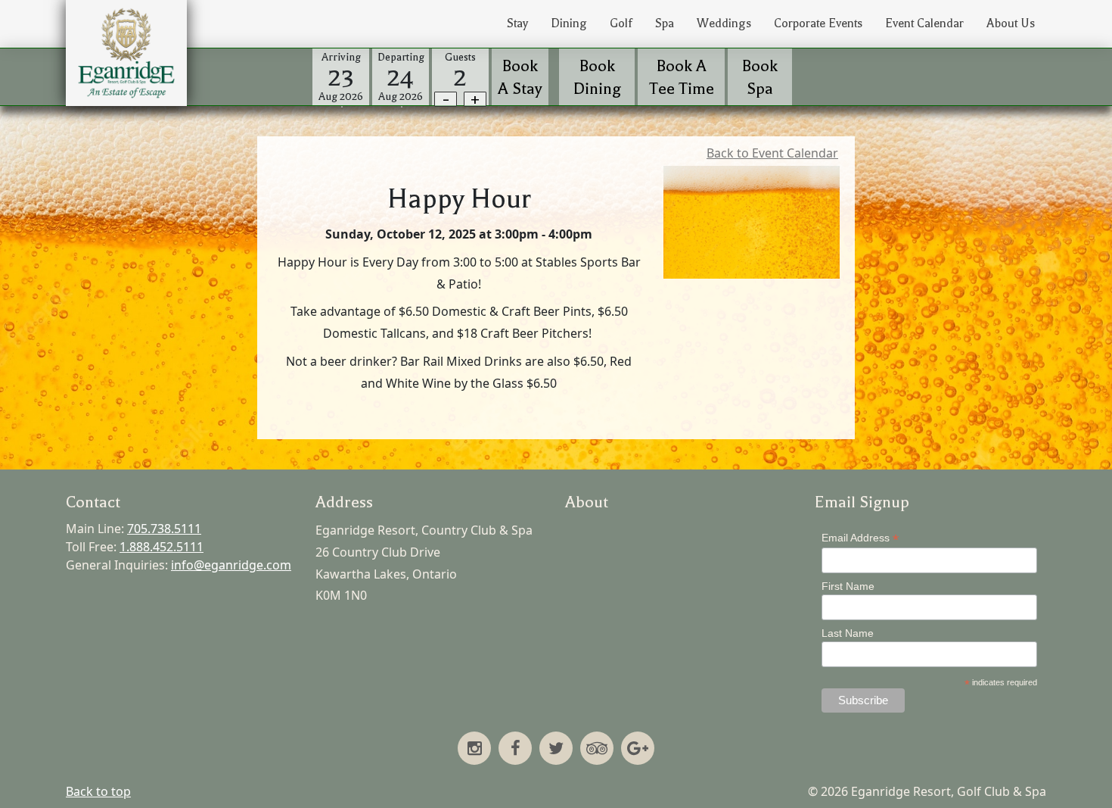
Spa (664, 23)
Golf (621, 23)
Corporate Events (818, 23)
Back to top (98, 791)
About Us (1010, 23)
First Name (848, 586)
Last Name (848, 633)
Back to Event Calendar (772, 153)
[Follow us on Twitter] (556, 749)
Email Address (860, 538)
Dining (569, 23)
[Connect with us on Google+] (637, 749)
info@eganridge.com (231, 565)
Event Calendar (924, 23)
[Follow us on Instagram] (474, 749)
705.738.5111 (164, 528)
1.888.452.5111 (161, 546)
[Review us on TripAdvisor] (596, 749)
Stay (517, 23)
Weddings (724, 23)
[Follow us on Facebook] (515, 749)
